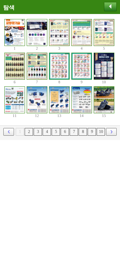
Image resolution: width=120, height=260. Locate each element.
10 (101, 131)
